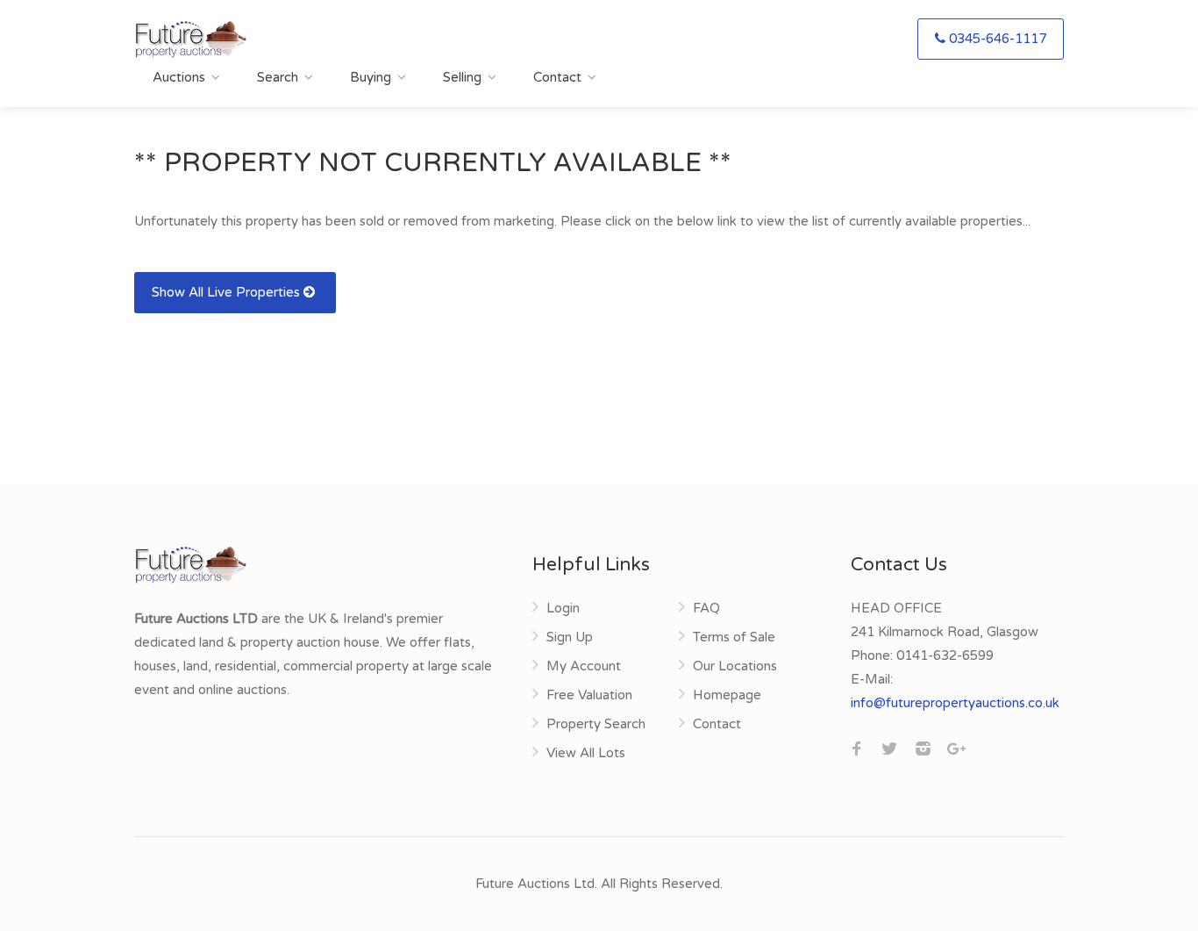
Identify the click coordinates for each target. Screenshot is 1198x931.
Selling (462, 77)
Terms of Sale (734, 637)
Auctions (179, 77)
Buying (370, 77)
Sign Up (569, 637)
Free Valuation (589, 695)
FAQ (706, 608)
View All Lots (585, 753)
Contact (557, 77)
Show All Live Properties (227, 292)
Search (277, 77)
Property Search (595, 724)
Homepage (727, 695)
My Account (583, 666)
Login (563, 608)
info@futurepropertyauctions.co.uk (955, 703)
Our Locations (735, 666)
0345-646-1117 (997, 39)
